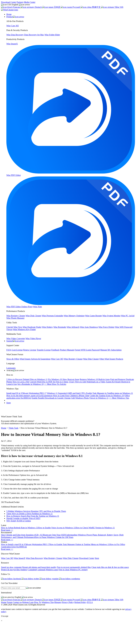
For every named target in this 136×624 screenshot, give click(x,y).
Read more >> (7, 530)
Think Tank (13, 428)
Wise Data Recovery (34, 558)
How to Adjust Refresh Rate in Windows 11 (19, 528)
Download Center (8, 2)
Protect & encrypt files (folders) (14, 570)
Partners (20, 2)
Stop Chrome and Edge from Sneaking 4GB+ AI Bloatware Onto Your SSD (33, 535)
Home (3, 428)
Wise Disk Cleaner (71, 558)
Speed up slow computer (11, 567)
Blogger (57, 602)
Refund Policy (80, 602)
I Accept (4, 616)
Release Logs (28, 602)
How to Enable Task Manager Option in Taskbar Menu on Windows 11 (80, 544)
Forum (9, 602)
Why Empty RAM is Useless (18, 521)
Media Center (29, 2)
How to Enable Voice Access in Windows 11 (57, 528)
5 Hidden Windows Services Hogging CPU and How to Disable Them (36, 511)
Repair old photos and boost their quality (39, 567)
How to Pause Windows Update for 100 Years (54, 537)
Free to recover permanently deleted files (74, 567)
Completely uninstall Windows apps (43, 570)
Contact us (17, 602)
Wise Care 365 (7, 558)
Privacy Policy (68, 602)
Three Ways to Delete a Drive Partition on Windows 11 (29, 513)
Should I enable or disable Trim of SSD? (23, 518)
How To (37, 602)
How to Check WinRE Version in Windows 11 (95, 528)
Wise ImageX (19, 558)
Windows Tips (48, 602)
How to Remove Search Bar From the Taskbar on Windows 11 (32, 516)
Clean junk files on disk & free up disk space (110, 567)
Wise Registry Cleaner (53, 558)
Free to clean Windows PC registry (73, 570)
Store (8, 403)
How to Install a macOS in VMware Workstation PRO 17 (25, 544)
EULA (90, 602)
